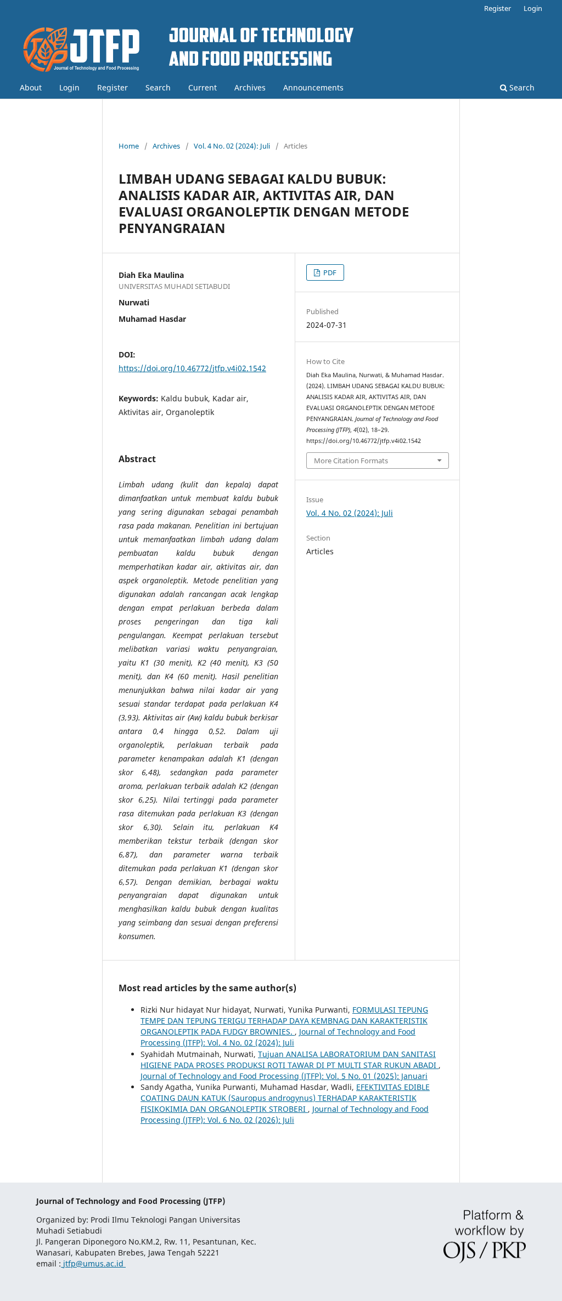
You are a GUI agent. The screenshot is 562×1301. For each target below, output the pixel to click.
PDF (329, 272)
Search (158, 87)
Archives (250, 87)
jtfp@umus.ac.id (93, 1263)
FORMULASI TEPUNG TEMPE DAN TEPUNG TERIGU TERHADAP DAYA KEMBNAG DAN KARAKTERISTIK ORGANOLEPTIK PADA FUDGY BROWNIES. (284, 1020)
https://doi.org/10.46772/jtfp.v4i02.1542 (192, 368)
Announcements (313, 87)
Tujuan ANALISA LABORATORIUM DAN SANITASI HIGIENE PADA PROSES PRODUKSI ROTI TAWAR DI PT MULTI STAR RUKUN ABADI (289, 1059)
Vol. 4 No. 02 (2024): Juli (232, 146)
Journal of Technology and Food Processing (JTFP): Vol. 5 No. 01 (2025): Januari (284, 1076)
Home (129, 146)
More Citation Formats (351, 460)
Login (69, 87)
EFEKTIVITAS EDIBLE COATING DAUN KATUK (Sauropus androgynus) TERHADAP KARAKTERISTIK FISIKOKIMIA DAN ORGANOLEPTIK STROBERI (285, 1098)
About (31, 87)
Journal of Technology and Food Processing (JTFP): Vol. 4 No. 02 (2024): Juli (277, 1037)
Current (202, 87)
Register (112, 87)
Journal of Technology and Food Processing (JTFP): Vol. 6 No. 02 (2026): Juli (284, 1114)
